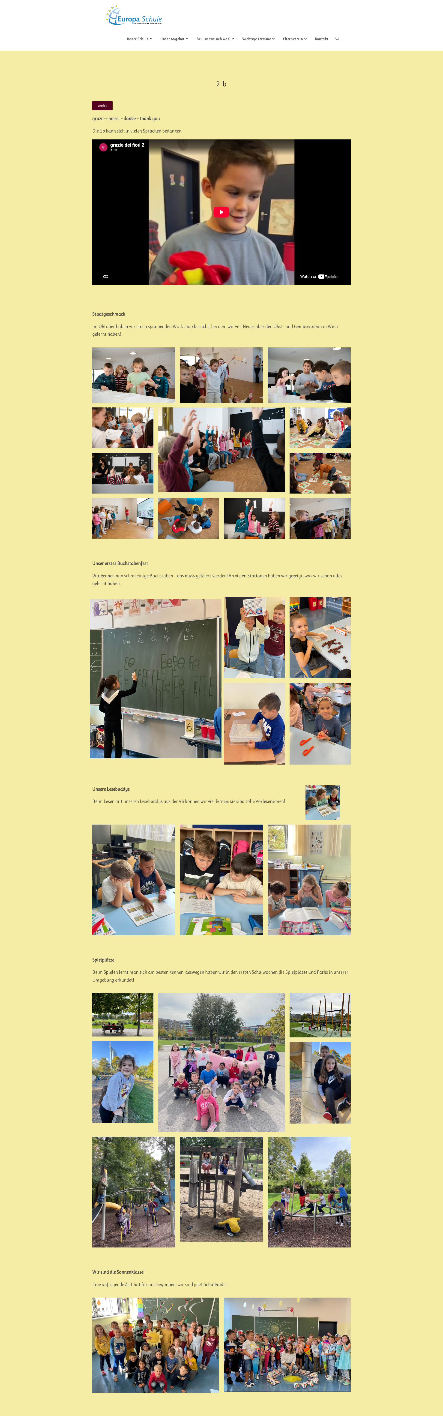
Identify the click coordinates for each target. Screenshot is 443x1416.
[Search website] (337, 39)
